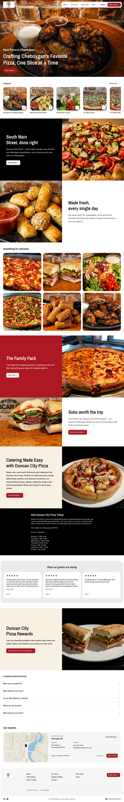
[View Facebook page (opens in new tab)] (4, 799)
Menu (66, 5)
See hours (100, 756)
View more (10, 589)
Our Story (74, 5)
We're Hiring (31, 777)
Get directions (111, 737)
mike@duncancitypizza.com (82, 748)
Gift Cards (85, 5)
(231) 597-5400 (78, 745)
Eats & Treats (31, 780)
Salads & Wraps (57, 777)
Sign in (103, 5)
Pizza (78, 777)
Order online (112, 756)
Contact (54, 780)
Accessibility (44, 790)
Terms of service (32, 790)
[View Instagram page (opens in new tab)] (7, 799)
